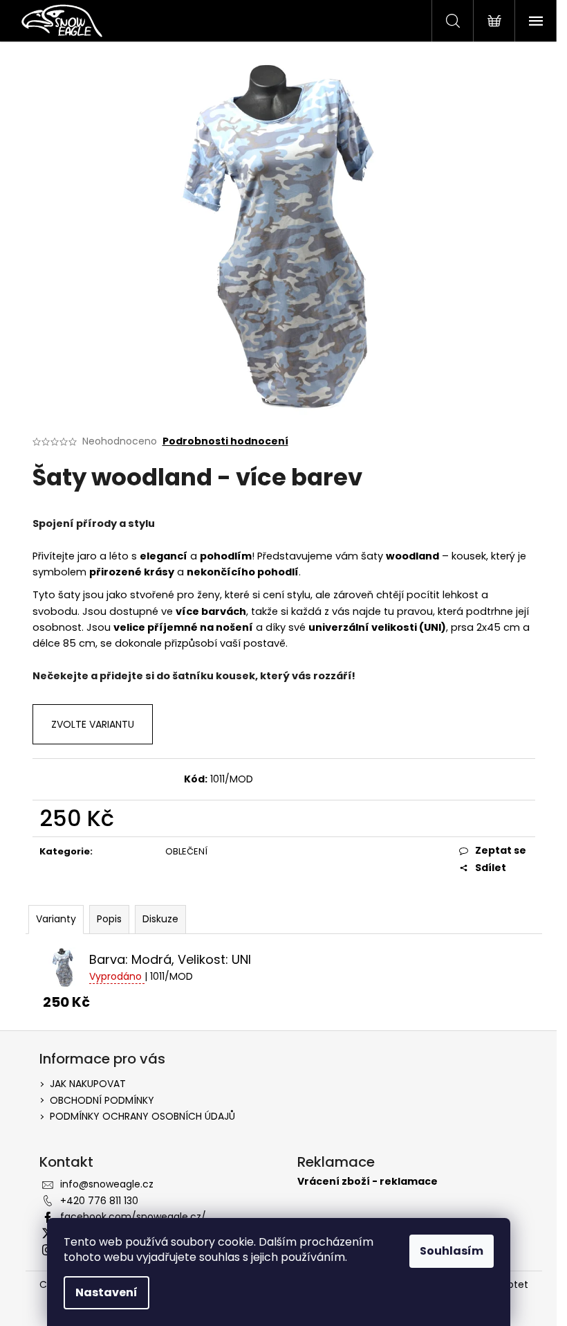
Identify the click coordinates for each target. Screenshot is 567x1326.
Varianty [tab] (56, 919)
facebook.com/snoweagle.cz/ (133, 1217)
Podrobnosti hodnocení (225, 441)
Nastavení (106, 1292)
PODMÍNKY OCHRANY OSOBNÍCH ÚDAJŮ (142, 1116)
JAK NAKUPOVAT (88, 1084)
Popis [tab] (109, 919)
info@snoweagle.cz (107, 1184)
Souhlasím (451, 1251)
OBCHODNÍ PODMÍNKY (102, 1100)
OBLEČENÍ (186, 851)
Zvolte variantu (92, 724)
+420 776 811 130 (99, 1201)
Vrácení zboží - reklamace (367, 1181)
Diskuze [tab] (160, 919)
